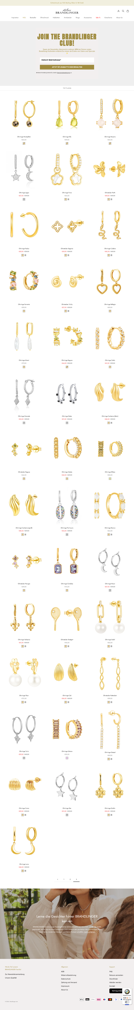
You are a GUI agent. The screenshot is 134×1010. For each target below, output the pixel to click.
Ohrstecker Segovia (67, 249)
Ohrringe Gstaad (110, 752)
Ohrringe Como (24, 808)
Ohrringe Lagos (24, 193)
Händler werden (115, 982)
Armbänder (68, 17)
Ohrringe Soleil (110, 640)
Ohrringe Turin (24, 751)
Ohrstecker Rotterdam (110, 695)
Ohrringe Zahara (67, 751)
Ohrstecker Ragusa (24, 472)
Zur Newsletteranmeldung (14, 974)
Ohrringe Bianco (110, 528)
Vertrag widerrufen (119, 991)
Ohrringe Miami (24, 360)
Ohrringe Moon (110, 584)
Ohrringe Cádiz (110, 360)
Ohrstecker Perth (110, 193)
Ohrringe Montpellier (24, 137)
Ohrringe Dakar (67, 416)
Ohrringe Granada (24, 416)
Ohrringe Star (67, 808)
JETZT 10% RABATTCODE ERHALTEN (67, 67)
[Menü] (130, 989)
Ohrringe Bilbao (110, 472)
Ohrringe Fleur (24, 695)
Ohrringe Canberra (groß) (24, 528)
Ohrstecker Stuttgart (67, 640)
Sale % (98, 17)
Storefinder (113, 979)
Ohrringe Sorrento (24, 304)
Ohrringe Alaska (67, 472)
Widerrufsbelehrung (68, 975)
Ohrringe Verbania (24, 640)
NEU (24, 17)
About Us (119, 17)
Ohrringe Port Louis (67, 528)
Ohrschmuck (44, 17)
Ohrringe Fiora (67, 193)
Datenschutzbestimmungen (63, 72)
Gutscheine (108, 17)
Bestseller (33, 17)
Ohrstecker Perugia (24, 584)
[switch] (127, 1002)
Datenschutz (65, 979)
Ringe (78, 17)
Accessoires (88, 17)
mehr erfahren (89, 932)
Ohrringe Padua (24, 249)
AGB (62, 972)
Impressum (65, 986)
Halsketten (56, 17)
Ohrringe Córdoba (67, 584)
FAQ (110, 972)
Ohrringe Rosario (110, 137)
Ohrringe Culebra (110, 249)
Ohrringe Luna (24, 864)
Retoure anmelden (116, 975)
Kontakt (112, 986)
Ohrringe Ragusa (67, 360)
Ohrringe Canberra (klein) (110, 416)
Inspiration (15, 17)
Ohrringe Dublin (110, 808)
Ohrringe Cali (67, 695)
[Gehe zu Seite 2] (57, 879)
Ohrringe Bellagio (110, 304)
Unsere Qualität (11, 978)
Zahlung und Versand (69, 982)
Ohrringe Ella (67, 137)
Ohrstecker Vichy (67, 304)
